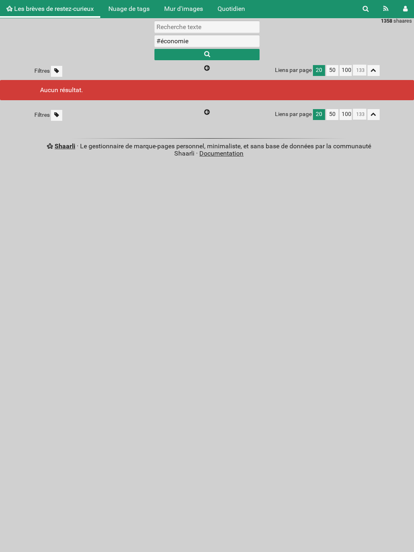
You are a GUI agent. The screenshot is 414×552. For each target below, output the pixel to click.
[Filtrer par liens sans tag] (56, 71)
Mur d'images (183, 9)
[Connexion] (405, 9)
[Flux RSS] (386, 9)
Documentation (221, 153)
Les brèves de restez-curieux (53, 9)
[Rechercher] (365, 9)
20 (319, 70)
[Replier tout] (374, 70)
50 (332, 70)
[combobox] (207, 41)
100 (346, 70)
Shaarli (65, 146)
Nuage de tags (129, 9)
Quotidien (231, 9)
